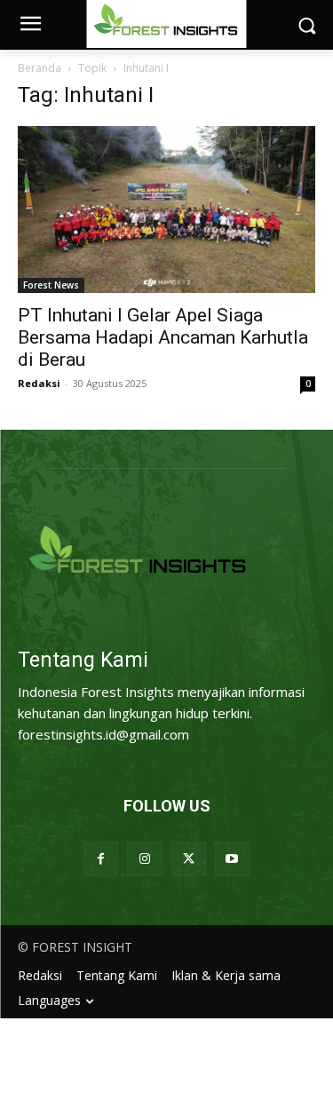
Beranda (39, 67)
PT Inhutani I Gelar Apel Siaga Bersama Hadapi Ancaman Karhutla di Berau (163, 337)
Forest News (51, 285)
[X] (188, 859)
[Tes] (166, 551)
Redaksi (39, 383)
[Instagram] (144, 859)
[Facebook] (100, 859)
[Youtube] (232, 859)
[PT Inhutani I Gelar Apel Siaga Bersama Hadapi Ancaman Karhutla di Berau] (166, 209)
